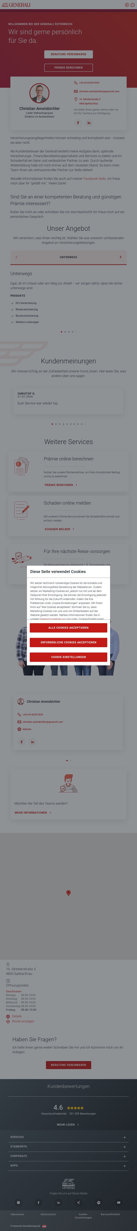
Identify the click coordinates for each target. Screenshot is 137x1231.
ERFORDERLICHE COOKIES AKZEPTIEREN (68, 642)
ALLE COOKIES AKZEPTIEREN (68, 627)
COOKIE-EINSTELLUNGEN (68, 657)
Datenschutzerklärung (52, 619)
